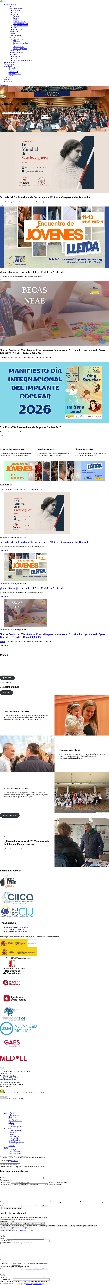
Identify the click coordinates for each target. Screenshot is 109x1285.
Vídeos (32, 489)
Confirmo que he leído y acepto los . (22, 1206)
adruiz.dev (14, 1161)
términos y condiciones (34, 1206)
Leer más (3, 205)
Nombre (3, 1236)
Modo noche (4, 1223)
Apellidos (3, 1238)
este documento (14, 1263)
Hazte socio (4, 85)
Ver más (2, 642)
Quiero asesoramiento (9, 815)
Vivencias (38, 489)
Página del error (34, 1182)
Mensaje (3, 1260)
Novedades (16, 489)
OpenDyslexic (30, 1219)
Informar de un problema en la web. (24, 1230)
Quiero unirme (7, 678)
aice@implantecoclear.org (8, 1079)
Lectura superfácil (16, 1223)
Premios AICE (25, 489)
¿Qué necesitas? (5, 1243)
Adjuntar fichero (5, 1266)
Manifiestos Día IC (6, 489)
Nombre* (3, 1178)
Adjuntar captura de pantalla (31, 1184)
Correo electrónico (6, 1240)
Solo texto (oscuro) (38, 1223)
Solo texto (27, 1223)
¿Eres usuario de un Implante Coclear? (13, 1281)
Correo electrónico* (7, 1180)
